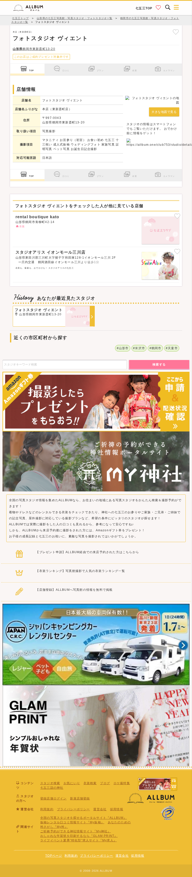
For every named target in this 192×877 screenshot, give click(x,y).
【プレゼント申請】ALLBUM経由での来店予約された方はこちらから (87, 552)
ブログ (105, 783)
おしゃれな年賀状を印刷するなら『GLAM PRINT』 (79, 836)
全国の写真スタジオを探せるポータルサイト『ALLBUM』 (83, 818)
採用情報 (116, 809)
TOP (31, 70)
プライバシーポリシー (73, 809)
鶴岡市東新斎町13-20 (34, 49)
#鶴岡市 (156, 348)
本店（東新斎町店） (23, 32)
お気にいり (72, 783)
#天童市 (172, 348)
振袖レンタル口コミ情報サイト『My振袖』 (72, 822)
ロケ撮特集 (122, 783)
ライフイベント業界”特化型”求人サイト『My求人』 (78, 840)
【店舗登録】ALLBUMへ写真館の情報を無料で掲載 (74, 590)
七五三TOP (144, 8)
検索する (159, 364)
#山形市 (123, 348)
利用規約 (47, 809)
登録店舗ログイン (53, 798)
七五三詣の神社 (51, 787)
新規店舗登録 (80, 798)
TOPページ (53, 855)
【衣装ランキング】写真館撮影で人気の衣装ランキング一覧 (80, 571)
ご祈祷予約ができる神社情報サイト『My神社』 (75, 831)
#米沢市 (139, 348)
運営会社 (99, 809)
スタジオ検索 (50, 783)
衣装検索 (90, 783)
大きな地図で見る (164, 112)
